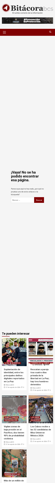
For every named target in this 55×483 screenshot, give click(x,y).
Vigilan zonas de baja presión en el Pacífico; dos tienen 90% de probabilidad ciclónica (14, 432)
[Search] (50, 32)
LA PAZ (7, 363)
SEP (18, 474)
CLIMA (7, 417)
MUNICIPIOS (16, 363)
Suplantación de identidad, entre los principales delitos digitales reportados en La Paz (14, 375)
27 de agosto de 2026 (13, 387)
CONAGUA (14, 417)
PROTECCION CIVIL (11, 420)
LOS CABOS (35, 417)
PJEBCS (46, 363)
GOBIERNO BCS (36, 363)
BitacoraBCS (10, 385)
